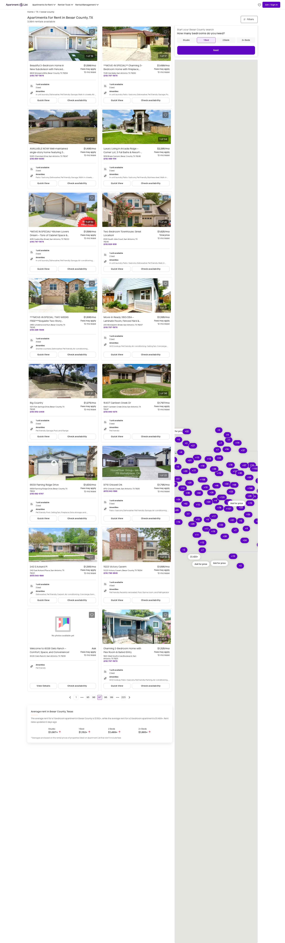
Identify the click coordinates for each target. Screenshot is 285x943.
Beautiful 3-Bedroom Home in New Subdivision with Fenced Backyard (47, 69)
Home (30, 12)
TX (37, 12)
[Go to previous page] (70, 697)
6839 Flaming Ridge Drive (44, 485)
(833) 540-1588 (110, 491)
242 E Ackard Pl (38, 566)
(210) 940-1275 (110, 412)
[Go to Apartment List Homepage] (17, 4)
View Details (43, 686)
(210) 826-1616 (110, 244)
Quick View (43, 100)
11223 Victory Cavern (114, 566)
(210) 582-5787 (37, 494)
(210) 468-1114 (109, 159)
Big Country (36, 403)
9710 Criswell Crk (112, 485)
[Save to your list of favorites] (92, 32)
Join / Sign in (271, 5)
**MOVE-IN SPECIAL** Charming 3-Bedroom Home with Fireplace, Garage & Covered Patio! (122, 69)
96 (93, 697)
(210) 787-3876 (37, 76)
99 (111, 697)
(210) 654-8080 (37, 159)
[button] (194, 557)
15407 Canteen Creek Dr (117, 403)
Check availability (77, 100)
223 (123, 697)
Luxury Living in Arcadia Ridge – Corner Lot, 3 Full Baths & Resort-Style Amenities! (122, 152)
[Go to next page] (129, 697)
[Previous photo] (31, 43)
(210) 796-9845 (110, 573)
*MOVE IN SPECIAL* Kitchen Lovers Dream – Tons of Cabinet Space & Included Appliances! (49, 235)
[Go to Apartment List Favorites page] (259, 5)
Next (216, 50)
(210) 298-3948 (37, 330)
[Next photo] (94, 43)
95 (88, 697)
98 (105, 697)
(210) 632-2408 (37, 412)
